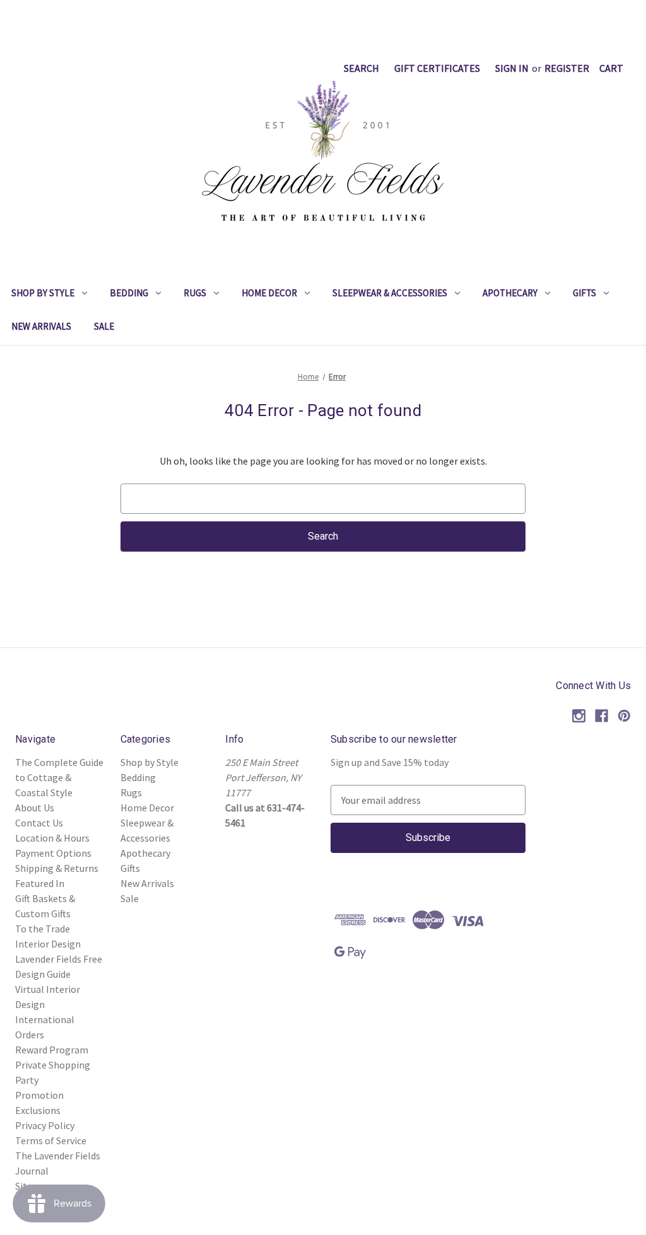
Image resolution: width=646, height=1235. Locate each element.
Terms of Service (50, 1140)
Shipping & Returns (56, 868)
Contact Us (39, 822)
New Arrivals (41, 326)
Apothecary (510, 293)
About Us (34, 807)
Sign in (512, 68)
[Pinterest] (624, 715)
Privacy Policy (44, 1125)
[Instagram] (578, 715)
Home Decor (269, 293)
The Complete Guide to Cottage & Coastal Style (59, 777)
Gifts (584, 293)
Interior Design (48, 943)
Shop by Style (42, 293)
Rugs (195, 293)
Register (566, 68)
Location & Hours (52, 838)
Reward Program (51, 1049)
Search (361, 68)
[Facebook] (601, 715)
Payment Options (53, 853)
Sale (104, 326)
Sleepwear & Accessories (389, 293)
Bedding (129, 293)
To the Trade (42, 928)
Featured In (39, 883)
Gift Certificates (437, 68)
